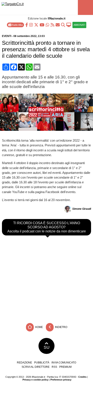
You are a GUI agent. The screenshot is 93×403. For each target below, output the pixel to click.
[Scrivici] (58, 24)
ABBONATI (79, 25)
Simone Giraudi (81, 209)
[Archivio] (63, 24)
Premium (65, 366)
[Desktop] (68, 24)
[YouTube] (42, 24)
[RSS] (52, 24)
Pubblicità (41, 362)
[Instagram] (31, 24)
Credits (82, 377)
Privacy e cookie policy (35, 379)
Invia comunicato (63, 362)
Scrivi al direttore (36, 366)
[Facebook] (26, 24)
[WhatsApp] (47, 24)
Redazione (24, 362)
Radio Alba (17, 25)
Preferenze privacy (60, 379)
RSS (54, 366)
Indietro (60, 327)
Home (38, 327)
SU (47, 347)
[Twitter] (36, 24)
